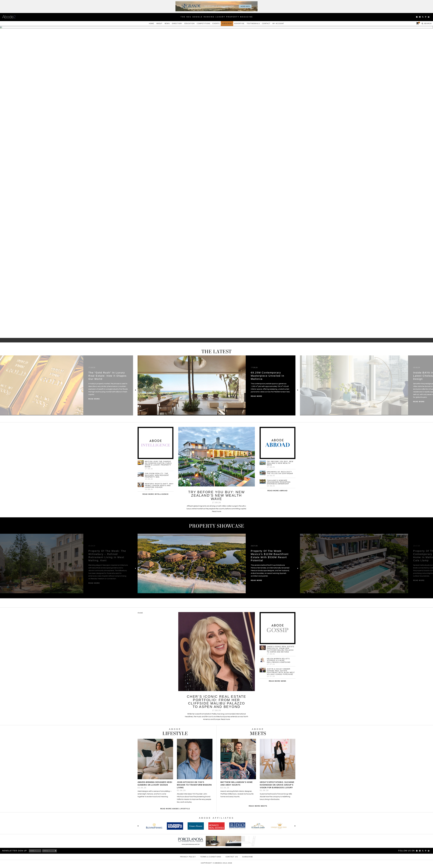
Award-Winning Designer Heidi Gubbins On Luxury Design (155, 783)
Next (297, 390)
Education (189, 23)
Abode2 (140, 613)
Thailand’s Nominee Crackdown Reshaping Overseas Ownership (279, 482)
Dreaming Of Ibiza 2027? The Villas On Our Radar (280, 472)
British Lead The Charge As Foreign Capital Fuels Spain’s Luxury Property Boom (158, 464)
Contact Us (232, 857)
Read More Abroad (277, 490)
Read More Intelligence (156, 494)
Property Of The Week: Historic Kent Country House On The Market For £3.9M (270, 554)
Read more (94, 401)
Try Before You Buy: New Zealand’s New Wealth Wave (280, 463)
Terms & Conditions (210, 857)
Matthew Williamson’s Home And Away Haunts (236, 783)
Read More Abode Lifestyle (175, 808)
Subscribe (227, 23)
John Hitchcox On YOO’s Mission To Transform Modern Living (194, 785)
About (159, 23)
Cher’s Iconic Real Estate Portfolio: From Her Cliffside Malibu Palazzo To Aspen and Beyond (280, 649)
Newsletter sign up (14, 851)
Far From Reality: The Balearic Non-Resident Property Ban (157, 475)
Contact (266, 23)
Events (216, 23)
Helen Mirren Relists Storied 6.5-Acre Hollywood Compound (278, 660)
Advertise (239, 23)
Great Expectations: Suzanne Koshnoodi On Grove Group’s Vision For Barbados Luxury (277, 785)
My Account (278, 23)
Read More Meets (258, 806)
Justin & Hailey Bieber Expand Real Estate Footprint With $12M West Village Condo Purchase (281, 671)
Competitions (203, 23)
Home (151, 23)
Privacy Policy (188, 857)
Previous (138, 826)
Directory (177, 23)
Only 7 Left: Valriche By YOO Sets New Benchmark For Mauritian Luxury (269, 375)
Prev (135, 390)
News (167, 23)
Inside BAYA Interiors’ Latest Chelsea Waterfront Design (106, 375)
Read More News (277, 681)
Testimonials (253, 23)
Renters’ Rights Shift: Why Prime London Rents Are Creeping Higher (159, 485)
